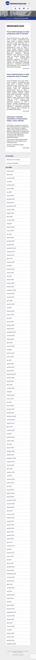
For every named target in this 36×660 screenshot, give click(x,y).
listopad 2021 (10, 370)
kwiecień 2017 (10, 552)
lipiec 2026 (9, 174)
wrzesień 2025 (10, 209)
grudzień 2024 (10, 241)
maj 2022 (9, 349)
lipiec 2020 (9, 426)
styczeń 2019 (10, 489)
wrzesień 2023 (10, 293)
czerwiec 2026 (10, 178)
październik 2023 (11, 290)
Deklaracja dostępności (18, 652)
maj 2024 (9, 265)
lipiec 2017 (9, 542)
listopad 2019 (10, 454)
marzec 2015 (10, 637)
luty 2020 (9, 444)
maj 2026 (9, 181)
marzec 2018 (10, 521)
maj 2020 (9, 433)
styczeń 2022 (10, 363)
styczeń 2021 (10, 405)
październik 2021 (11, 374)
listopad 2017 (10, 531)
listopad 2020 (10, 412)
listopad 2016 (10, 570)
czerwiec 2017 (10, 545)
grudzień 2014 (10, 640)
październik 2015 (11, 612)
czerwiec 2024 (10, 262)
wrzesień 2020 (10, 419)
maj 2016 (9, 591)
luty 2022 (9, 360)
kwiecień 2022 (10, 353)
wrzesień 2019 (10, 461)
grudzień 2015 (10, 608)
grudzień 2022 (10, 325)
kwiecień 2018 (10, 517)
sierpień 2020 (10, 423)
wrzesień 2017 (10, 535)
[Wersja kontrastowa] (24, 8)
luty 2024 (9, 276)
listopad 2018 (10, 496)
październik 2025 (11, 206)
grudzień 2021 (10, 367)
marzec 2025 (10, 230)
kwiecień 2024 (10, 269)
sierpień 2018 (10, 507)
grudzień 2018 (10, 493)
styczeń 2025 (10, 237)
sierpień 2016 (10, 580)
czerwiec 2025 (10, 220)
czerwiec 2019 (10, 472)
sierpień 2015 (10, 619)
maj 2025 (9, 223)
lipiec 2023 (9, 300)
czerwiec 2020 (10, 430)
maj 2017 (9, 549)
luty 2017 (9, 559)
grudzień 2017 (10, 528)
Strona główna (8, 18)
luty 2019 (9, 486)
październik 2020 (11, 416)
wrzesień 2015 (10, 615)
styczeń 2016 (10, 605)
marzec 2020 (10, 440)
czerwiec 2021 (10, 388)
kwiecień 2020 (10, 437)
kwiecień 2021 (10, 395)
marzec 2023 (10, 314)
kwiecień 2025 (10, 227)
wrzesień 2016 (10, 577)
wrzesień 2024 (10, 251)
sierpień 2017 (10, 538)
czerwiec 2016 (10, 587)
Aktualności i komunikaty (13, 159)
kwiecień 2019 (10, 479)
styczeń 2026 (10, 195)
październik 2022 (11, 332)
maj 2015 (9, 629)
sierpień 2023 (10, 297)
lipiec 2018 (9, 510)
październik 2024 (11, 248)
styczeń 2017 (10, 563)
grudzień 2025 (10, 199)
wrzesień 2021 (10, 377)
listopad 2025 (10, 202)
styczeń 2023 (10, 321)
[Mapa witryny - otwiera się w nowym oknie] (15, 8)
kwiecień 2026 (10, 185)
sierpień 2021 (10, 381)
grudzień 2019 (10, 451)
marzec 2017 (10, 556)
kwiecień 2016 (10, 594)
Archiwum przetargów (12, 163)
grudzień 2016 (10, 566)
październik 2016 (11, 573)
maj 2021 (9, 391)
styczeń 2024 (10, 279)
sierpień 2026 (10, 171)
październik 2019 (11, 458)
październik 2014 (11, 643)
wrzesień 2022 (10, 335)
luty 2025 (9, 234)
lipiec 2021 (9, 384)
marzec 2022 (10, 356)
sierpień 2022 (10, 339)
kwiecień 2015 (10, 633)
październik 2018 (11, 500)
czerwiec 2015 (10, 626)
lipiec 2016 (9, 584)
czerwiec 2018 (10, 514)
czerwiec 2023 (10, 304)
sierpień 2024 (10, 255)
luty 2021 (9, 402)
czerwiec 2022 (10, 346)
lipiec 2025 (9, 216)
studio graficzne (15, 654)
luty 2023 (9, 318)
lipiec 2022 (9, 342)
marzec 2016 (10, 598)
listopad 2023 (10, 286)
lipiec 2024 (9, 258)
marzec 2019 (10, 482)
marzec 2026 (10, 188)
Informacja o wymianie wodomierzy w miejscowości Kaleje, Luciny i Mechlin (17, 119)
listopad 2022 (10, 328)
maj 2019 (9, 475)
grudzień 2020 (10, 409)
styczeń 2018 (10, 524)
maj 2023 (9, 307)
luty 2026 (9, 192)
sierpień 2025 (10, 213)
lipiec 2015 (9, 622)
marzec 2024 (10, 272)
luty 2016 (9, 601)
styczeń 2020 (10, 447)
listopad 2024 (10, 244)
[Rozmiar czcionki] (19, 8)
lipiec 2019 (9, 468)
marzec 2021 (10, 398)
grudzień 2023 (10, 283)
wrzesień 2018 (10, 503)
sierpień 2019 (10, 465)
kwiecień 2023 (10, 311)
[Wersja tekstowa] (28, 8)
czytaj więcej (26, 68)
